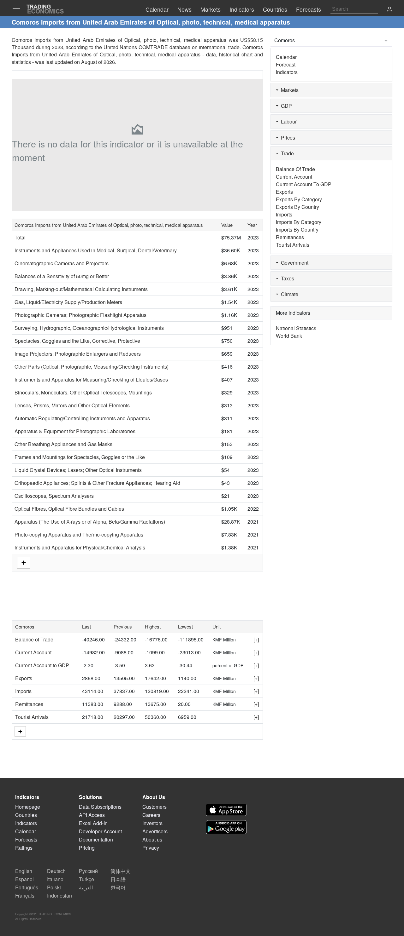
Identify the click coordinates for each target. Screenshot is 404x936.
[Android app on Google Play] (226, 827)
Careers (151, 814)
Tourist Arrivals (32, 717)
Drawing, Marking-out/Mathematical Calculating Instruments (81, 289)
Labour (287, 121)
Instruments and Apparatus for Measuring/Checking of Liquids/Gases (91, 379)
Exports (23, 678)
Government (293, 262)
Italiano (55, 879)
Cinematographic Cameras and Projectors (62, 263)
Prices (286, 137)
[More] (20, 731)
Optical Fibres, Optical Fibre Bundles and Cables (69, 508)
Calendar (286, 56)
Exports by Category (299, 199)
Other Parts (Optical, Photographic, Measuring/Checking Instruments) (92, 366)
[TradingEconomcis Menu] (18, 8)
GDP (285, 105)
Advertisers (155, 831)
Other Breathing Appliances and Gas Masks (63, 444)
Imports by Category (298, 222)
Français (24, 895)
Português (26, 887)
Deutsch (56, 871)
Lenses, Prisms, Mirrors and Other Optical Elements (72, 405)
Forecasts (26, 839)
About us (152, 839)
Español (24, 879)
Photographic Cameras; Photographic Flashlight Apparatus (80, 315)
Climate (288, 294)
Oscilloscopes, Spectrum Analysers (54, 495)
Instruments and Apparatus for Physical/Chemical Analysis (80, 547)
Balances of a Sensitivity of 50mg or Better (62, 276)
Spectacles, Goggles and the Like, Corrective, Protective (77, 340)
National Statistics (296, 328)
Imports (23, 691)
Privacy (150, 847)
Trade (286, 153)
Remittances (29, 704)
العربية (86, 887)
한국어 (118, 887)
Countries (26, 814)
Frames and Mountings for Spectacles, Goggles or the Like (80, 457)
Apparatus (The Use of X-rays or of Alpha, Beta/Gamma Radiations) (90, 521)
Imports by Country (297, 229)
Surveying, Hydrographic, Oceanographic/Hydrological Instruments (89, 327)
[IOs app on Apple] (226, 810)
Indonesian (59, 895)
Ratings (24, 847)
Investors (152, 823)
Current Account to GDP (42, 665)
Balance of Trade (34, 639)
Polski (54, 887)
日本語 (118, 879)
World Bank (289, 335)
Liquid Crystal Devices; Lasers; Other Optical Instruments (78, 470)
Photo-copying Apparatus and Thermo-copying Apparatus (79, 534)
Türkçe (86, 879)
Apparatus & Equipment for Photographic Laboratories (75, 431)
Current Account (33, 652)
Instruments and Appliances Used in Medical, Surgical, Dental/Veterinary (96, 250)
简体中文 (120, 871)
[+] (256, 639)
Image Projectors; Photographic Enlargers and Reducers (78, 353)
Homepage (27, 806)
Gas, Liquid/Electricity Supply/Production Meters (68, 302)
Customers (154, 806)
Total (20, 237)
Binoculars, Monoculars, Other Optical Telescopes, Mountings (83, 392)
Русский (88, 871)
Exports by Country (297, 206)
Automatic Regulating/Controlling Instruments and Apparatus (82, 418)
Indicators (287, 72)
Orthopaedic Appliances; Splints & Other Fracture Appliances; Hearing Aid (97, 482)
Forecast (285, 64)
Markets (288, 90)
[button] (389, 10)
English (23, 871)
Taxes (286, 278)
